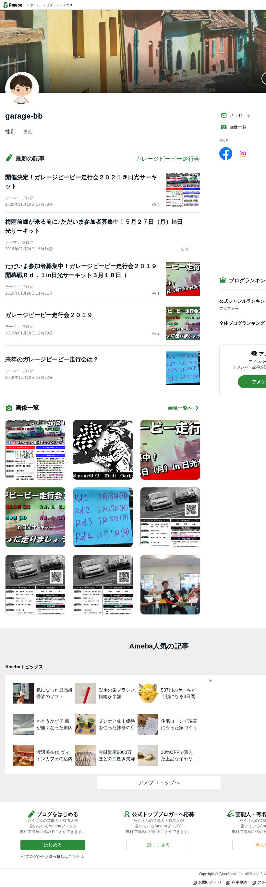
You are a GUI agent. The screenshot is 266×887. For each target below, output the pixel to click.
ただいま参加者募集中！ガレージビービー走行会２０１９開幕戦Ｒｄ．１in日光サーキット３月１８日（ (81, 270)
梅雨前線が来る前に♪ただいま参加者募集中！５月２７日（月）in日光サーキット (94, 226)
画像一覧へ (180, 408)
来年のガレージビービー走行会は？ (52, 359)
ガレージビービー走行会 (168, 159)
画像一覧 (238, 126)
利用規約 (239, 882)
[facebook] (225, 153)
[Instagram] (242, 153)
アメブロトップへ (159, 782)
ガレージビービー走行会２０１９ (49, 315)
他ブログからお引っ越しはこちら (50, 856)
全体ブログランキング (242, 323)
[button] (52, 845)
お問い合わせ (210, 882)
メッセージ (240, 115)
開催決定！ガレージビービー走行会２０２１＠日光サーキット (81, 182)
